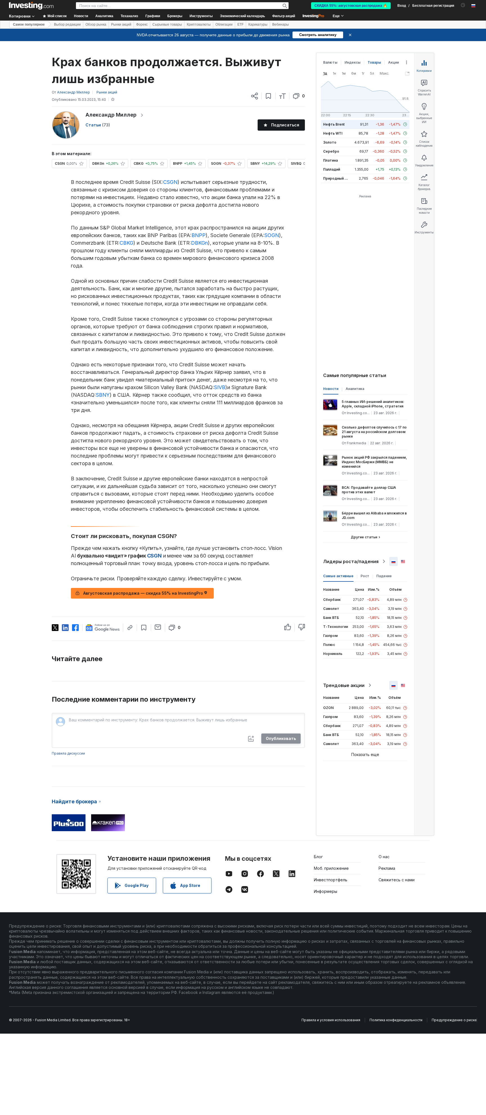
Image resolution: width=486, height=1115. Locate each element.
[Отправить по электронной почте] (157, 627)
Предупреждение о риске (454, 1020)
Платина (330, 160)
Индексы (353, 62)
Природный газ (336, 178)
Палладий (331, 169)
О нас (384, 856)
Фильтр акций (283, 16)
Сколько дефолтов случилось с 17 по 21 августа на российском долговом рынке (374, 431)
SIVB (219, 387)
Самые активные (338, 576)
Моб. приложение (331, 868)
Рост (365, 576)
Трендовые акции (343, 685)
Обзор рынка (96, 24)
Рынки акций (121, 24)
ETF (240, 24)
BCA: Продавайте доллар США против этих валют (369, 489)
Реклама (387, 868)
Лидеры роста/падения (351, 561)
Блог (318, 856)
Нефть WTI (332, 133)
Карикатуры (257, 24)
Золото (329, 142)
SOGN (271, 235)
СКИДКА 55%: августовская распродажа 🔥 (350, 6)
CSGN (170, 182)
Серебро (331, 151)
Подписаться (285, 124)
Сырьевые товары (167, 24)
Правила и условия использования (331, 1020)
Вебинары (280, 24)
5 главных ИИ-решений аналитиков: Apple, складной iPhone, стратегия (373, 404)
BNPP (199, 235)
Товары (374, 62)
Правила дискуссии (68, 753)
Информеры (325, 891)
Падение (384, 576)
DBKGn (199, 243)
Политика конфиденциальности (396, 1020)
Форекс (142, 24)
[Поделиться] (254, 96)
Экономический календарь (242, 16)
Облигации (224, 24)
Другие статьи (364, 537)
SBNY (103, 395)
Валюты (330, 62)
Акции (393, 62)
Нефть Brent (334, 124)
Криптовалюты (199, 24)
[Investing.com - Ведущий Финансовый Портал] (31, 6)
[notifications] (463, 5)
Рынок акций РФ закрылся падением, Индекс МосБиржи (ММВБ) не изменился (374, 462)
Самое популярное (29, 24)
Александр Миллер (111, 115)
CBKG (126, 243)
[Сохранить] (268, 96)
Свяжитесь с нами (397, 879)
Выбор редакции (67, 24)
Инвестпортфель (330, 879)
